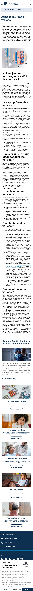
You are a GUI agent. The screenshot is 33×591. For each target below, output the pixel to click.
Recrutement (9, 534)
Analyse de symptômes (16, 430)
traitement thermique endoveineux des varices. (18, 265)
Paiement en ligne (10, 546)
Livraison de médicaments (16, 401)
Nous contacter (9, 542)
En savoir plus (9, 378)
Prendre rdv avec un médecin (16, 459)
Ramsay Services (16, 489)
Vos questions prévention (16, 518)
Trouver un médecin (11, 538)
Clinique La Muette (13, 4)
